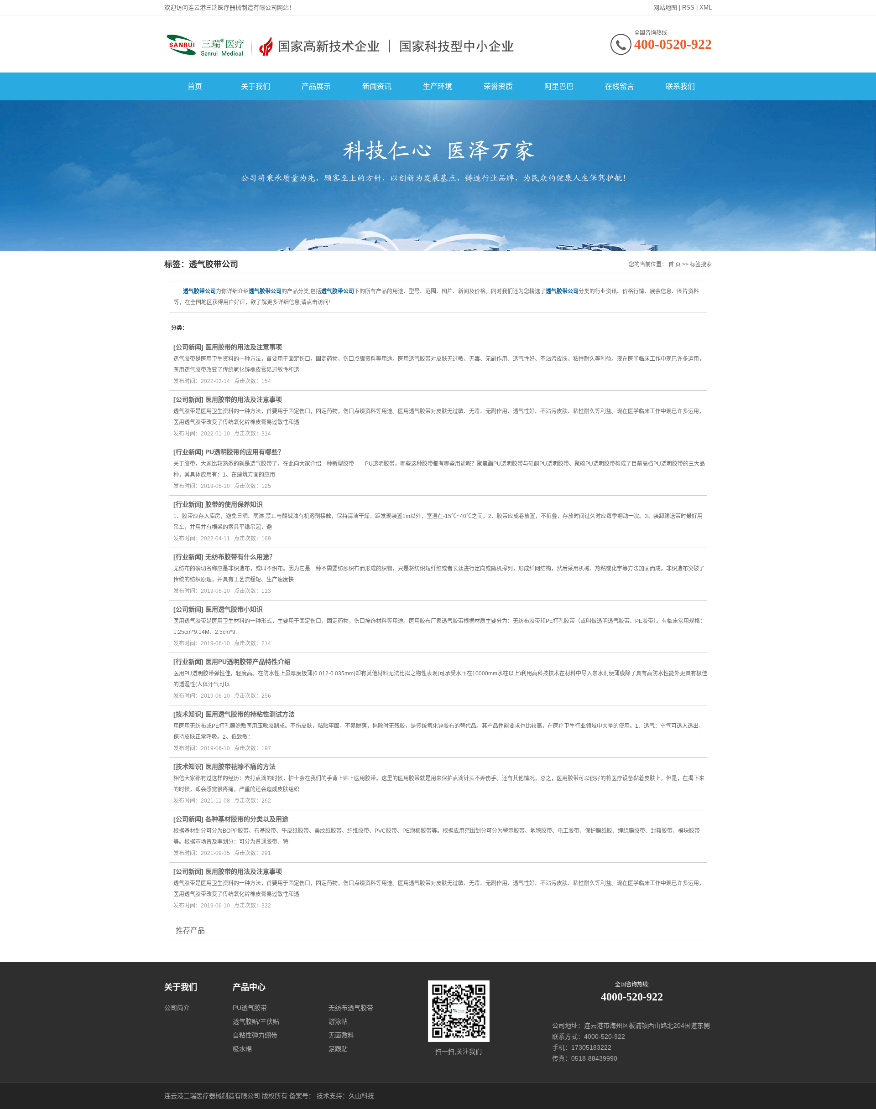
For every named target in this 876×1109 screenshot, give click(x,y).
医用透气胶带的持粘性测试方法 (250, 714)
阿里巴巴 (559, 86)
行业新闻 (188, 452)
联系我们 (680, 86)
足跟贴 (338, 1048)
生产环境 (437, 86)
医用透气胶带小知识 (234, 609)
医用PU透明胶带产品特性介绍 (248, 661)
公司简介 (177, 1007)
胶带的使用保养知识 (234, 504)
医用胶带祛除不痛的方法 (240, 766)
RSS (688, 7)
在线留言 (619, 86)
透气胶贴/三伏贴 (256, 1021)
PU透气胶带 (250, 1007)
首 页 (674, 264)
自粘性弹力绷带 (255, 1035)
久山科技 (361, 1095)
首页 (195, 86)
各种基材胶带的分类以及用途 (246, 819)
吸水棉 (242, 1048)
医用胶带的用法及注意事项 (243, 347)
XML (705, 7)
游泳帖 (338, 1021)
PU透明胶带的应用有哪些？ (244, 452)
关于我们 (255, 86)
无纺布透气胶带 (350, 1007)
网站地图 (665, 7)
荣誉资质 (498, 86)
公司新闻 (188, 347)
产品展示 (316, 86)
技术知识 (188, 714)
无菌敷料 (341, 1035)
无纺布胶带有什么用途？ (240, 556)
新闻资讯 (376, 86)
